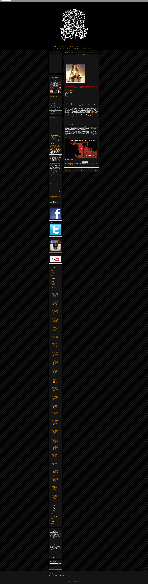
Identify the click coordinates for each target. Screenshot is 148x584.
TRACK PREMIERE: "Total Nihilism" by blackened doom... (55, 367)
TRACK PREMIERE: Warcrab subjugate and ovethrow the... (55, 427)
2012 (52, 523)
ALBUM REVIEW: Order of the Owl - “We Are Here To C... (55, 312)
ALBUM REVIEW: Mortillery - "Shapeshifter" (55, 493)
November (54, 286)
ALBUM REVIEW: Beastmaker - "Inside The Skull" (55, 164)
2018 (52, 280)
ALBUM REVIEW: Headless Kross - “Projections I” (55, 385)
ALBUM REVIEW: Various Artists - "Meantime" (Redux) (55, 398)
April (53, 511)
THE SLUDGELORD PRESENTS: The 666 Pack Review (55, 329)
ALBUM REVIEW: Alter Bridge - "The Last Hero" (55, 484)
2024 (52, 270)
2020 (52, 276)
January (53, 516)
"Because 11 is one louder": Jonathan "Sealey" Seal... (55, 381)
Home (82, 170)
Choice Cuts (52, 103)
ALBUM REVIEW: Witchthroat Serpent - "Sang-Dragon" (55, 307)
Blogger (80, 581)
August (53, 505)
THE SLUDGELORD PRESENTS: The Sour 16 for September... (55, 436)
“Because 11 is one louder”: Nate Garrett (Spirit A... (55, 349)
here (70, 137)
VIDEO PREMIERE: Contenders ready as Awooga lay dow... (55, 422)
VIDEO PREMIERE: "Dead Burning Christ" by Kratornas (55, 295)
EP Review (52, 105)
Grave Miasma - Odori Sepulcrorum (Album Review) (55, 119)
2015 (52, 518)
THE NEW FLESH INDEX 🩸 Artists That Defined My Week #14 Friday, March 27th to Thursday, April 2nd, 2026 (55, 137)
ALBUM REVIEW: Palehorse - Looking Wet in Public (55, 407)
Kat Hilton (66, 164)
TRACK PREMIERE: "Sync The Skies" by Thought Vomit (55, 363)
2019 (52, 278)
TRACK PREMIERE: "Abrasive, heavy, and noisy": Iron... (55, 471)
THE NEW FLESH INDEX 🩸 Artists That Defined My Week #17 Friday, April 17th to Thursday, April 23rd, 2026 (55, 147)
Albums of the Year (53, 101)
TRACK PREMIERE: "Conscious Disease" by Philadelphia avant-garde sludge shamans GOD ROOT (55, 172)
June (53, 508)
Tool (69, 164)
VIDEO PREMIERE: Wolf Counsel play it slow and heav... (55, 432)
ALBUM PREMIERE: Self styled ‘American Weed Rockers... (55, 320)
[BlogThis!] (84, 162)
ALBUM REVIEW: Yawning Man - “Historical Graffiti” (55, 402)
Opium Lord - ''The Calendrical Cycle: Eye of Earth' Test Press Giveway (55, 127)
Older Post (96, 170)
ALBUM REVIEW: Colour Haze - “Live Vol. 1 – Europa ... (55, 372)
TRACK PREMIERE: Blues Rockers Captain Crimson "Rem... (55, 467)
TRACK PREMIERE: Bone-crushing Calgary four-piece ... (55, 417)
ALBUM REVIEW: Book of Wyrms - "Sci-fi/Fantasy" (54, 189)
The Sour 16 (52, 113)
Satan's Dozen (52, 111)
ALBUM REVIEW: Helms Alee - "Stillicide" (55, 452)
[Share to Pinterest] (87, 162)
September (54, 503)
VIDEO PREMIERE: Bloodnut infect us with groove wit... (55, 460)
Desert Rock (83, 163)
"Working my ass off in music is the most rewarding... (55, 448)
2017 (52, 281)
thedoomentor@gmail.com (55, 541)
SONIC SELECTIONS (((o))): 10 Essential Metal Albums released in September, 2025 (55, 79)
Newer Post (67, 170)
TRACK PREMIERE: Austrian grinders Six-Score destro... (55, 303)
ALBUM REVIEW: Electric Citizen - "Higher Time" (55, 501)
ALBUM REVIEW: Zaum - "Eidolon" (55, 337)
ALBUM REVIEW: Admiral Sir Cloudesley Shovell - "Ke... (55, 376)
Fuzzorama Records (93, 163)
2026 (52, 267)
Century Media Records (77, 163)
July (53, 507)
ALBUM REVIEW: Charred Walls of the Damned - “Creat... (55, 480)
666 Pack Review (53, 98)
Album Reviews (70, 163)
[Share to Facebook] (86, 162)
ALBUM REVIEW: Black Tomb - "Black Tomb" (55, 316)
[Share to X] (85, 162)
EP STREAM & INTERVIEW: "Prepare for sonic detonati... (55, 393)
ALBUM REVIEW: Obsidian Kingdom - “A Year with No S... (55, 340)
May (53, 510)
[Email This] (82, 162)
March (53, 513)
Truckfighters (72, 164)
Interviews (51, 109)
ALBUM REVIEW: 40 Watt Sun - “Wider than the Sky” (55, 354)
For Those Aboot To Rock (54, 107)
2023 (52, 272)
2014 (52, 520)
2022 (52, 273)
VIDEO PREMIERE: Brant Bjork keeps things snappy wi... (55, 358)
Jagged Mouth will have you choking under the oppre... (55, 389)
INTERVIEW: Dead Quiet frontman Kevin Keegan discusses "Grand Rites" (55, 181)
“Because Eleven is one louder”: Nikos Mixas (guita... (55, 456)
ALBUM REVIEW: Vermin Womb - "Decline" (55, 299)
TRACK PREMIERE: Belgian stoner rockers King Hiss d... (55, 324)
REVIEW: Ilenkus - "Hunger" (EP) (55, 444)
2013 (52, 521)
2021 (52, 275)
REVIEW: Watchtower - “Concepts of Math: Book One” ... (55, 488)
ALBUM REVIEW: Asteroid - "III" (55, 410)
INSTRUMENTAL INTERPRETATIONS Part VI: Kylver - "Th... (55, 345)
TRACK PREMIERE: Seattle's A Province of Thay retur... (55, 333)
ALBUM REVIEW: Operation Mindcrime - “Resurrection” (55, 475)
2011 (52, 524)
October (53, 287)
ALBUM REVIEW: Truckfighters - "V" (55, 413)
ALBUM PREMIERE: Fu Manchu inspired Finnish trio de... (55, 441)
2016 (52, 283)
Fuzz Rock (88, 163)
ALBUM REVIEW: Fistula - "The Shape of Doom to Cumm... (55, 290)
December (54, 284)
